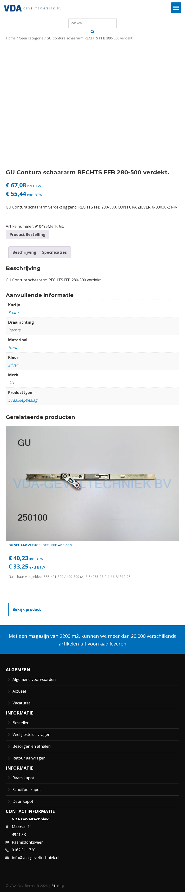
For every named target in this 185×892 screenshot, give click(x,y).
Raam (13, 312)
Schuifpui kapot (27, 789)
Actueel (19, 691)
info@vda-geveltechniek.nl (35, 857)
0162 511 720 (23, 850)
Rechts (14, 330)
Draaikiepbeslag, (23, 400)
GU (62, 226)
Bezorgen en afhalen (32, 746)
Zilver (13, 365)
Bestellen (21, 722)
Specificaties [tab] (54, 252)
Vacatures (22, 703)
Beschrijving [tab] (24, 252)
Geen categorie (31, 38)
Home (11, 38)
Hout (12, 347)
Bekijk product (27, 609)
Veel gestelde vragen (31, 734)
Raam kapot (23, 777)
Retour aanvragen (29, 758)
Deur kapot (23, 801)
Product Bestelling (28, 234)
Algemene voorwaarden (34, 679)
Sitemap (58, 885)
